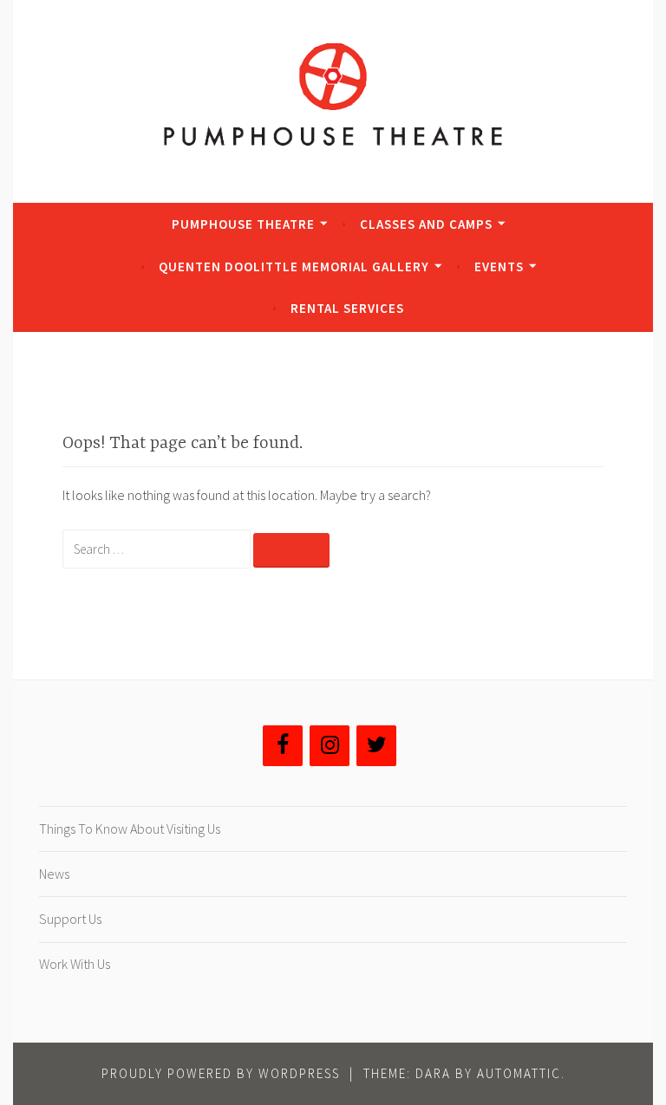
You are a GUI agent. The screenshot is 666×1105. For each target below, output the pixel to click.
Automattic (519, 1073)
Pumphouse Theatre (243, 224)
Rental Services (347, 308)
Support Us (70, 918)
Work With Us (74, 963)
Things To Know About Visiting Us (129, 828)
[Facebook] (283, 745)
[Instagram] (329, 745)
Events (499, 266)
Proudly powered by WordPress (220, 1073)
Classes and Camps (426, 224)
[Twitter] (376, 745)
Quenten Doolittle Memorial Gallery (294, 266)
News (54, 873)
